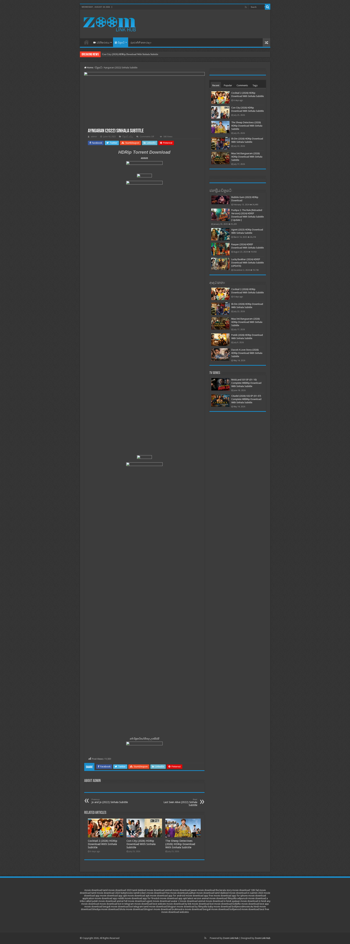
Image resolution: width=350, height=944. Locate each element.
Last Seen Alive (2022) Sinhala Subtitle (180, 802)
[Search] (267, 7)
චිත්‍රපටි (121, 42)
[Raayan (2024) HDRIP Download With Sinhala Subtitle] (220, 249)
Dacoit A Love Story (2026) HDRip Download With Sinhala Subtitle (246, 353)
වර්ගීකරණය (103, 42)
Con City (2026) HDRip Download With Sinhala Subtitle (130, 54)
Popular (228, 85)
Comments (242, 85)
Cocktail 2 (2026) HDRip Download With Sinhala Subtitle (102, 844)
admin (94, 136)
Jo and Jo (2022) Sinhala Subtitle (110, 801)
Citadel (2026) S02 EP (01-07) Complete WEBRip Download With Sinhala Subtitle (246, 399)
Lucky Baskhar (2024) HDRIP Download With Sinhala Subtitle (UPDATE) (247, 262)
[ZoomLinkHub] (110, 23)
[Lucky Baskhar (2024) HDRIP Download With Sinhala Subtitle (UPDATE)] (220, 264)
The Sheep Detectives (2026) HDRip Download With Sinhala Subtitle (180, 844)
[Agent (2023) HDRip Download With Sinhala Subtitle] (220, 234)
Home (86, 42)
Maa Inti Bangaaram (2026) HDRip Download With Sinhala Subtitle (246, 156)
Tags (255, 85)
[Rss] (245, 7)
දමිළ (131, 136)
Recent (215, 85)
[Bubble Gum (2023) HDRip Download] (220, 200)
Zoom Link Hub (231, 938)
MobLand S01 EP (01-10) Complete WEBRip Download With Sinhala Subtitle (246, 383)
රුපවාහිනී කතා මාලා (140, 42)
